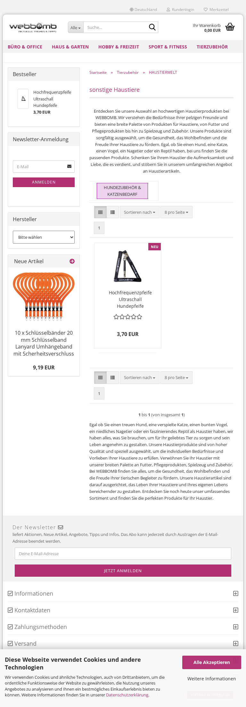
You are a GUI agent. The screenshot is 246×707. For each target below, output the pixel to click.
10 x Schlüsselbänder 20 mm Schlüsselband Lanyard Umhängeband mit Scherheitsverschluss (43, 343)
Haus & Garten (70, 47)
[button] (143, 9)
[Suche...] (152, 27)
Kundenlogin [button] (182, 9)
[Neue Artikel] (72, 261)
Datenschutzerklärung (127, 695)
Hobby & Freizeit (118, 47)
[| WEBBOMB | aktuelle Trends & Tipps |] (33, 27)
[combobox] (140, 212)
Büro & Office (25, 47)
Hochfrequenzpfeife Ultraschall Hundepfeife (130, 299)
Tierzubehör (212, 47)
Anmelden (44, 182)
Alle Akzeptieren (211, 662)
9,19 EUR (44, 367)
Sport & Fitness (168, 47)
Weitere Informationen (211, 679)
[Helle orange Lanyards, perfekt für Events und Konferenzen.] (44, 296)
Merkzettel (218, 9)
